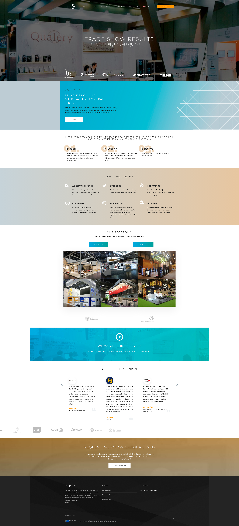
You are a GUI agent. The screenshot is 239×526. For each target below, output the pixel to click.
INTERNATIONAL (120, 6)
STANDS (95, 6)
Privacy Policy (106, 499)
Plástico (94, 303)
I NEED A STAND (165, 6)
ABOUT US (86, 6)
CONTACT (137, 6)
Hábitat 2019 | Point (74, 273)
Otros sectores (86, 303)
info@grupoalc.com (150, 490)
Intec (119, 275)
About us (67, 502)
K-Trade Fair (77, 303)
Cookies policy (106, 495)
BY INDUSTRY (98, 244)
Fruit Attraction (125, 303)
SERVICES (109, 6)
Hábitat (75, 275)
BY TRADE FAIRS (143, 244)
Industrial (114, 275)
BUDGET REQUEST (119, 466)
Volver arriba (168, 519)
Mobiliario (82, 275)
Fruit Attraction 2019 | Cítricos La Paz (156, 301)
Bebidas (153, 273)
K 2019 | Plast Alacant (75, 301)
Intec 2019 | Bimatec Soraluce (116, 273)
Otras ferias (90, 275)
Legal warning (106, 490)
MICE (102, 6)
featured (70, 275)
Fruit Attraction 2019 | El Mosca (116, 301)
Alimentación (146, 273)
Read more (74, 119)
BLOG (129, 6)
